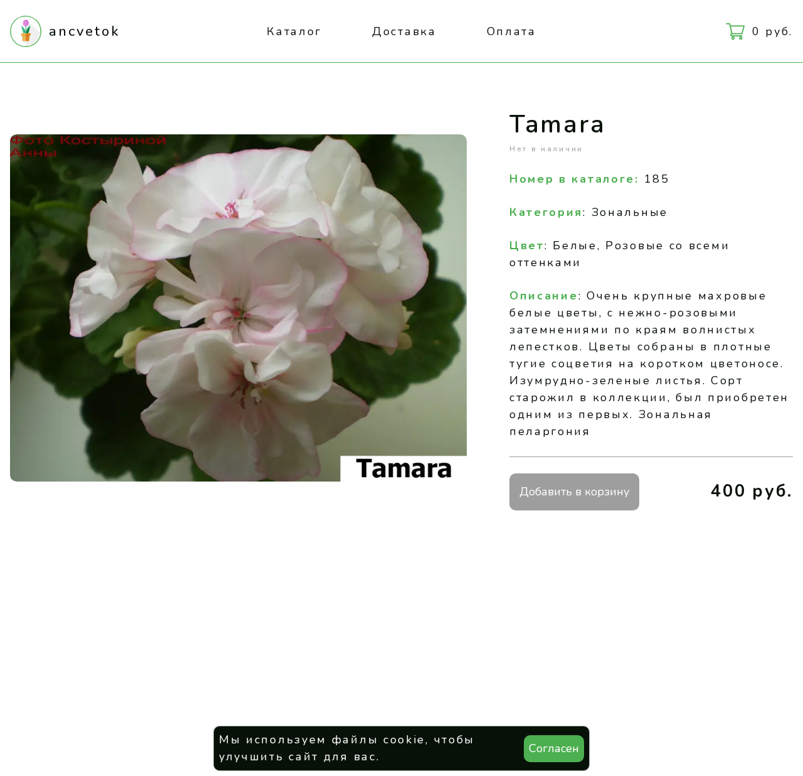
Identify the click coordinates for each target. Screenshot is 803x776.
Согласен (554, 748)
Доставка (404, 31)
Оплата (511, 31)
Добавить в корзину (574, 491)
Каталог (294, 31)
